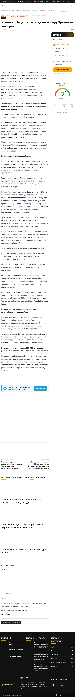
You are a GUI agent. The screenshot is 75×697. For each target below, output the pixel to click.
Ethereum (18, 10)
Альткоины (26, 10)
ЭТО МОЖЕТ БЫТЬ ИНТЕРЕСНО (15, 477)
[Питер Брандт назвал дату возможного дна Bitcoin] (25, 538)
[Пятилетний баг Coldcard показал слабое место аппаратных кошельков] (29, 666)
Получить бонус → (62, 69)
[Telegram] (8, 450)
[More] (12, 450)
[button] (71, 6)
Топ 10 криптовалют (15, 656)
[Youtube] (62, 685)
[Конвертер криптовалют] (4, 651)
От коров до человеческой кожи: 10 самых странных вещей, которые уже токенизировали (41, 656)
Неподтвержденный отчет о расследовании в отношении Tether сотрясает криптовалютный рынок (12, 465)
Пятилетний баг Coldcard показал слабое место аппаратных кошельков (41, 666)
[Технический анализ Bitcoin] (4, 644)
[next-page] (5, 557)
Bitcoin (11, 10)
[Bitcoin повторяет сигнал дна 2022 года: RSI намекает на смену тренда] (25, 488)
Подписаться (40, 388)
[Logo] (30, 5)
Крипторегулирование (39, 10)
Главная (5, 10)
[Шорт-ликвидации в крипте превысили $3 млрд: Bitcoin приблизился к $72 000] (25, 513)
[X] (3, 450)
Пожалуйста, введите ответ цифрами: (14, 610)
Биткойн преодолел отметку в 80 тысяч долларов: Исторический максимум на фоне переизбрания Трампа (38, 465)
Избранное (51, 10)
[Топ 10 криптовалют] (4, 658)
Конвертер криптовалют (16, 649)
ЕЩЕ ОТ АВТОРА (37, 477)
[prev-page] (2, 557)
